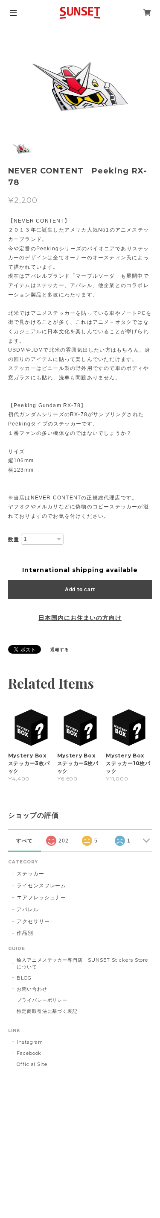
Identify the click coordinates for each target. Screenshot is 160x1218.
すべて (24, 841)
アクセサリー (33, 921)
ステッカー (30, 873)
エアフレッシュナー (42, 897)
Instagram (30, 1042)
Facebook (29, 1053)
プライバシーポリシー (42, 1000)
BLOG (24, 978)
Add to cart (80, 590)
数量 (13, 540)
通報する (59, 649)
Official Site (32, 1064)
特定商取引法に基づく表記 (47, 1011)
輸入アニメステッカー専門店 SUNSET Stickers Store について (84, 963)
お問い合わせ (32, 989)
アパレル (28, 909)
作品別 (25, 933)
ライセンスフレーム (42, 885)
